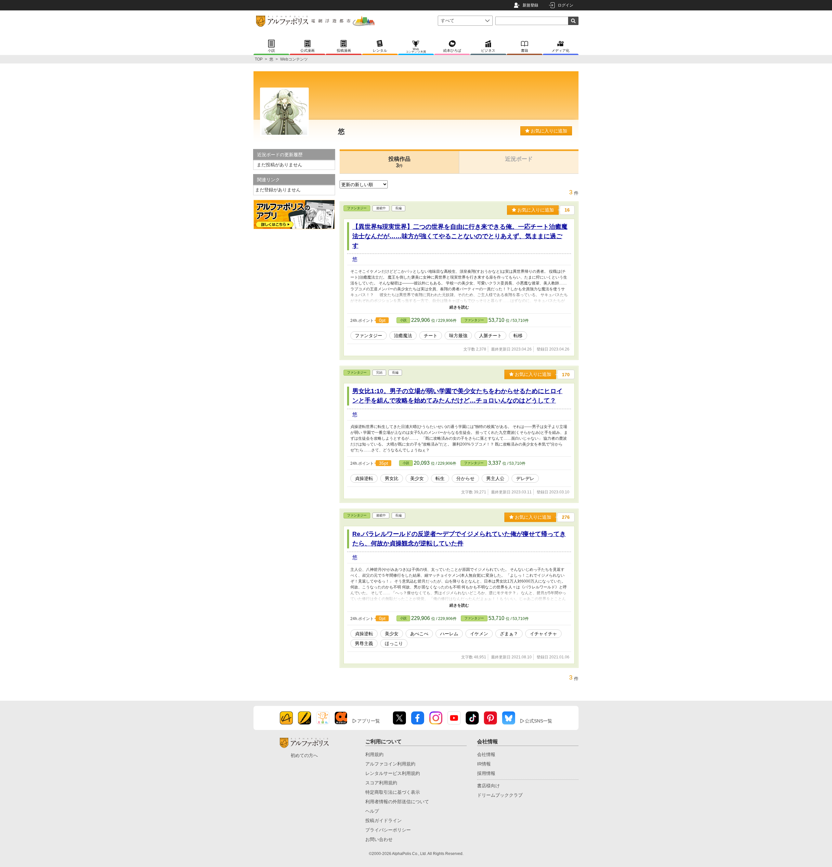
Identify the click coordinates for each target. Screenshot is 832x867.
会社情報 (486, 754)
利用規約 (374, 754)
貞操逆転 (364, 478)
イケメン (479, 633)
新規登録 (530, 5)
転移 (518, 335)
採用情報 (486, 773)
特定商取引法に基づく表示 (392, 792)
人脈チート (490, 335)
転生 (440, 478)
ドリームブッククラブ (500, 795)
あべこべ (419, 633)
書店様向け (488, 785)
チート (430, 335)
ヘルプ (372, 811)
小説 (403, 320)
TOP (259, 59)
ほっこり (394, 643)
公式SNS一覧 (538, 720)
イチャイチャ (543, 633)
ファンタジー (357, 208)
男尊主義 (364, 643)
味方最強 (458, 335)
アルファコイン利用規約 (390, 763)
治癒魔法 (403, 335)
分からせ (465, 478)
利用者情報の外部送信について (397, 801)
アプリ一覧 (368, 720)
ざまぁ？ (509, 633)
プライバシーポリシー (388, 830)
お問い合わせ (379, 839)
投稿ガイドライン (383, 820)
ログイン (565, 5)
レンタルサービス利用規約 (392, 773)
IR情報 (484, 763)
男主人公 (495, 478)
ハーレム (449, 633)
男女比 (391, 478)
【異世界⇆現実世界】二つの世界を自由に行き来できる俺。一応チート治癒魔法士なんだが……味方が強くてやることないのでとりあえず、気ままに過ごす (459, 236)
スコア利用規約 (381, 782)
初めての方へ (304, 755)
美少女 (417, 478)
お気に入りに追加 (548, 130)
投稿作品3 (399, 162)
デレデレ (525, 478)
